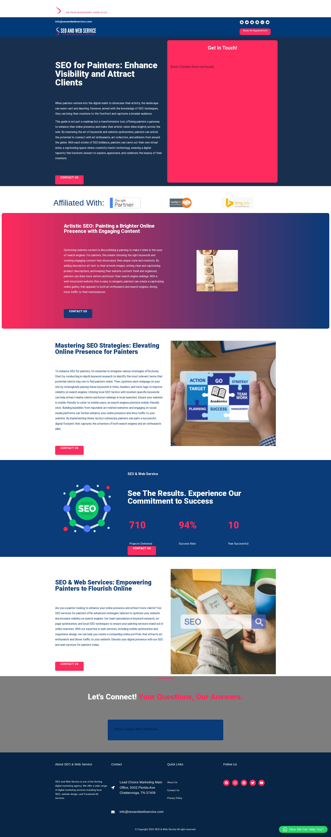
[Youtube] (267, 22)
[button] (303, 829)
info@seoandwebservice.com (73, 21)
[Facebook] (242, 22)
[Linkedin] (257, 22)
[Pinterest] (252, 22)
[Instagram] (262, 22)
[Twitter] (247, 22)
